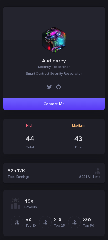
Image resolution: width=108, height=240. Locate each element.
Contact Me (54, 104)
